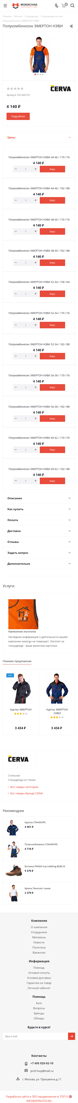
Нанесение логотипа (22, 631)
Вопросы (39, 1008)
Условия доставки (39, 978)
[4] (18, 88)
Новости (39, 942)
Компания (39, 921)
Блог (39, 1003)
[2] (12, 88)
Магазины (39, 937)
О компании (39, 927)
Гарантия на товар (39, 983)
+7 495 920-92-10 (41, 1063)
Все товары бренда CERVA (26, 793)
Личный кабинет (39, 988)
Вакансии (39, 952)
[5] (22, 88)
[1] (8, 88)
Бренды (39, 1013)
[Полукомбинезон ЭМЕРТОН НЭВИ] (39, 54)
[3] (15, 88)
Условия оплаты (39, 972)
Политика (39, 947)
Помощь (39, 967)
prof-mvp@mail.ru (42, 1071)
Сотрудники (39, 932)
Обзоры (39, 1018)
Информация (39, 961)
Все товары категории (24, 787)
